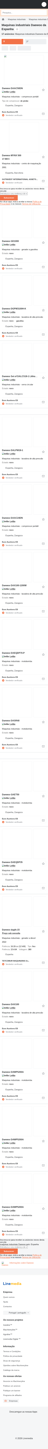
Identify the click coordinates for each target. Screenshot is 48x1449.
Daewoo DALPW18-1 (12, 450)
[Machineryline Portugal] (18, 4)
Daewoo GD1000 (10, 241)
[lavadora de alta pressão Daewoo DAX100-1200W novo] (24, 567)
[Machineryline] (3, 19)
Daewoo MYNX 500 (11, 155)
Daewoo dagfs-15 (11, 930)
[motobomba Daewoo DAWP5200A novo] (24, 1054)
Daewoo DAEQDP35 (12, 862)
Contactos (7, 1306)
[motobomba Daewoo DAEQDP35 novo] (24, 844)
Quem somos (9, 1297)
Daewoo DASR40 (10, 720)
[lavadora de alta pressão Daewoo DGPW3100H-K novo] (24, 290)
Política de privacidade (12, 1356)
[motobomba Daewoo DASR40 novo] (24, 702)
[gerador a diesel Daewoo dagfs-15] (24, 911)
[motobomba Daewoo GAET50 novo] (24, 776)
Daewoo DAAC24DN (12, 518)
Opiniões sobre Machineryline (15, 1365)
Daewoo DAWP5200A (13, 1072)
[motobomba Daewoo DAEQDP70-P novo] (24, 635)
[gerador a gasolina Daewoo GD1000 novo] (24, 223)
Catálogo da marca (11, 1370)
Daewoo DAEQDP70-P (13, 653)
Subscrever (9, 198)
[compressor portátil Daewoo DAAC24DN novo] (24, 500)
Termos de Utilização (31, 204)
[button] (44, 4)
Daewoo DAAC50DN (12, 88)
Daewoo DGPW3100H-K (14, 309)
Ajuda (5, 1302)
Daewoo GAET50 (10, 794)
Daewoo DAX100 (10, 1004)
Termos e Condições (12, 1351)
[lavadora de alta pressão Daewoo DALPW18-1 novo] (24, 432)
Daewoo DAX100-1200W (14, 585)
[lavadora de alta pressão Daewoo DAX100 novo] (24, 986)
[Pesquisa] (44, 12)
